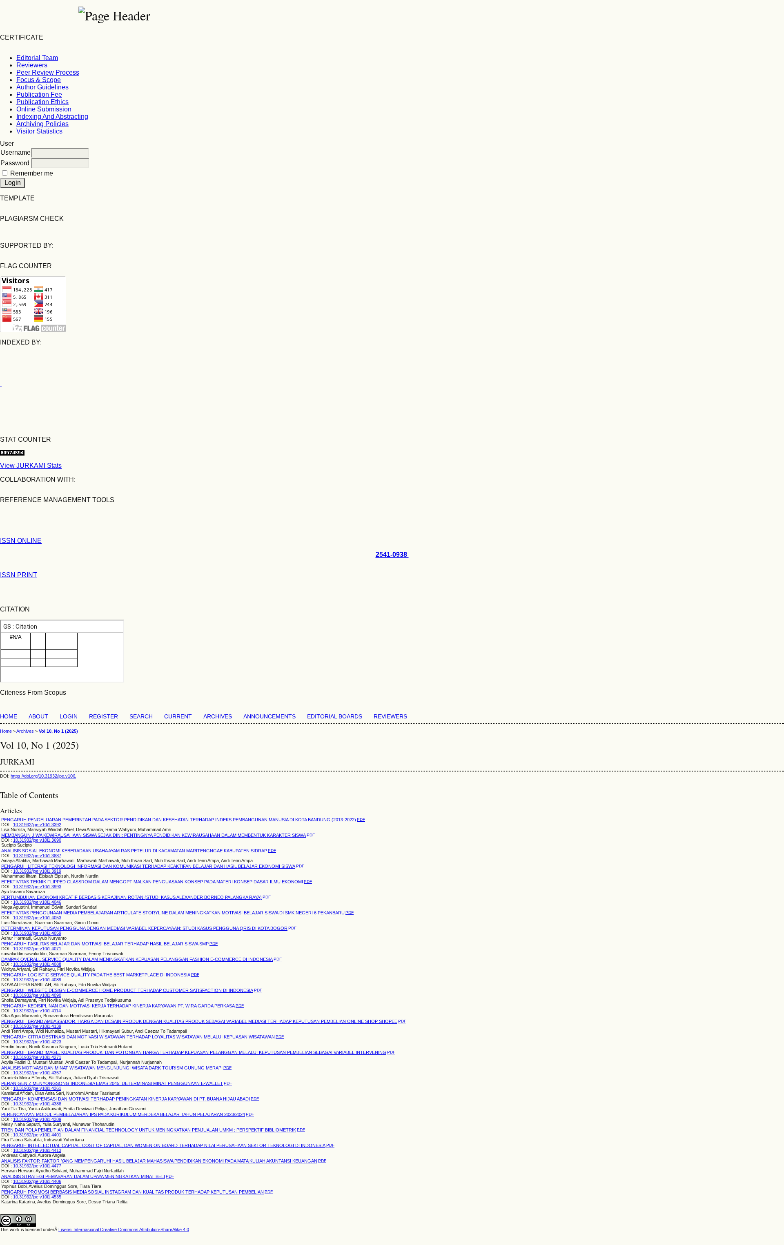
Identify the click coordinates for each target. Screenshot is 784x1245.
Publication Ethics (42, 101)
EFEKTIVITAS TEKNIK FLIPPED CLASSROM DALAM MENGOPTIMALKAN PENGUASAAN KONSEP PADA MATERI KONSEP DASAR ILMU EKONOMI (152, 881)
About (38, 717)
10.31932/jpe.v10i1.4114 (37, 1010)
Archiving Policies (42, 123)
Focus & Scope (38, 79)
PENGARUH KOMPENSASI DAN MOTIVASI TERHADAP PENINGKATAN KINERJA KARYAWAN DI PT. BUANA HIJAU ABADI (125, 1098)
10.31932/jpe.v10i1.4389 (37, 1119)
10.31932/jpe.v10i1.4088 (37, 964)
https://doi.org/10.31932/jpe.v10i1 (43, 776)
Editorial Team (37, 57)
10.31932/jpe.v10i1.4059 (37, 933)
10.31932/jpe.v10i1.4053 (37, 917)
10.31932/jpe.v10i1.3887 (37, 855)
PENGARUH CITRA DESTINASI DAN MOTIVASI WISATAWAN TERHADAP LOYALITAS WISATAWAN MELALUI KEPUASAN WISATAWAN (138, 1036)
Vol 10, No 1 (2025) (58, 731)
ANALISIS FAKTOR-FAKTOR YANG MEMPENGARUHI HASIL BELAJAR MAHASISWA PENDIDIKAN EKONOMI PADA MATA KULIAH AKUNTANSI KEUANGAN (159, 1160)
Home (8, 717)
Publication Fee (39, 94)
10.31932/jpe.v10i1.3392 (37, 824)
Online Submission (43, 109)
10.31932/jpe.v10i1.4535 (37, 1196)
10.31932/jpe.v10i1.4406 (37, 1181)
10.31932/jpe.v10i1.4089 (37, 979)
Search (141, 717)
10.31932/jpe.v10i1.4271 (37, 1057)
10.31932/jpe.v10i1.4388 (37, 1103)
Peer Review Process (47, 72)
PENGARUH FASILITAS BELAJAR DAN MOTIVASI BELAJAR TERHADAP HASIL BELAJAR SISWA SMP (105, 943)
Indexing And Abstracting (52, 116)
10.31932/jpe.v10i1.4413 (37, 1150)
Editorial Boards (334, 717)
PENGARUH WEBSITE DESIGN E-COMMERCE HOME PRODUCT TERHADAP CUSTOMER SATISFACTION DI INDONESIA (127, 990)
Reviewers (31, 65)
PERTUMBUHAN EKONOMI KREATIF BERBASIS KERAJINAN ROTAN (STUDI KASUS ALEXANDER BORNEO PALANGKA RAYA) (131, 897)
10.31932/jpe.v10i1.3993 (37, 886)
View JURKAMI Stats (31, 465)
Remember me (31, 173)
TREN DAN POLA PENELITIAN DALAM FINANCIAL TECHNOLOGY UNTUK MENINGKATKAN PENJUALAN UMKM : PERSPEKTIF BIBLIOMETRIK (148, 1129)
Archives (217, 717)
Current (178, 717)
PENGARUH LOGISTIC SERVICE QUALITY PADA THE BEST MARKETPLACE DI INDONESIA (95, 974)
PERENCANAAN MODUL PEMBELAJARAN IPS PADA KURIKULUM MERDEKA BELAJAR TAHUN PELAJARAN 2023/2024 (123, 1114)
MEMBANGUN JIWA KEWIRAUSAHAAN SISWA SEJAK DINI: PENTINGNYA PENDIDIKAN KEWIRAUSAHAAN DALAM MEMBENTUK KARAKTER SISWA (153, 835)
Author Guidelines (42, 87)
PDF (361, 819)
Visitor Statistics (39, 131)
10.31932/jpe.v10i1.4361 (37, 1088)
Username (15, 152)
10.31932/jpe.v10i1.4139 (37, 1026)
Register (103, 717)
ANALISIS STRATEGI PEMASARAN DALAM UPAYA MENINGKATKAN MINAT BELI (83, 1176)
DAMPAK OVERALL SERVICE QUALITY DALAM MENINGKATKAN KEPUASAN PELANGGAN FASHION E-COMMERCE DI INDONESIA (137, 959)
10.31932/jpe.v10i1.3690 (37, 840)
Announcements (269, 717)
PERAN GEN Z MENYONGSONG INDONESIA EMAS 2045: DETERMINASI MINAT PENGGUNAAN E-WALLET (112, 1083)
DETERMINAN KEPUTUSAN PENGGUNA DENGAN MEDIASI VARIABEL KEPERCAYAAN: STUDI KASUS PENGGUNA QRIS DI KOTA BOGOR (144, 928)
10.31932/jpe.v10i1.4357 (37, 1072)
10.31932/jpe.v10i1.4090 (37, 995)
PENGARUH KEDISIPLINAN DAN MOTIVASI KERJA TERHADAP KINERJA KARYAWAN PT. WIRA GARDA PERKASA (118, 1005)
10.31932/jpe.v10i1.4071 (37, 948)
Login (69, 717)
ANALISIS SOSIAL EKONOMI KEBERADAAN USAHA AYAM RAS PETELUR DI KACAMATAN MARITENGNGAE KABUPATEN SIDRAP (134, 850)
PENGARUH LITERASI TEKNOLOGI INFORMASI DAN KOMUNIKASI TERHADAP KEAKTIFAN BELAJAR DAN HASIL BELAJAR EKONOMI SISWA (148, 866)
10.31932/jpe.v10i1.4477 (37, 1165)
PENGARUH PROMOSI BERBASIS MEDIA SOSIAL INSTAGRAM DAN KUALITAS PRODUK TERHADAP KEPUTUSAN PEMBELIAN (132, 1191)
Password (14, 163)
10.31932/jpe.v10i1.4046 (37, 902)
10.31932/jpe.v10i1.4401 (37, 1134)
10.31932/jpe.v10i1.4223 (37, 1041)
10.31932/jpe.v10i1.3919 (37, 871)
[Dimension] (1, 383)
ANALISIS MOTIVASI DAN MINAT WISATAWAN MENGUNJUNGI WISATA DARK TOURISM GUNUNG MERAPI (112, 1067)
